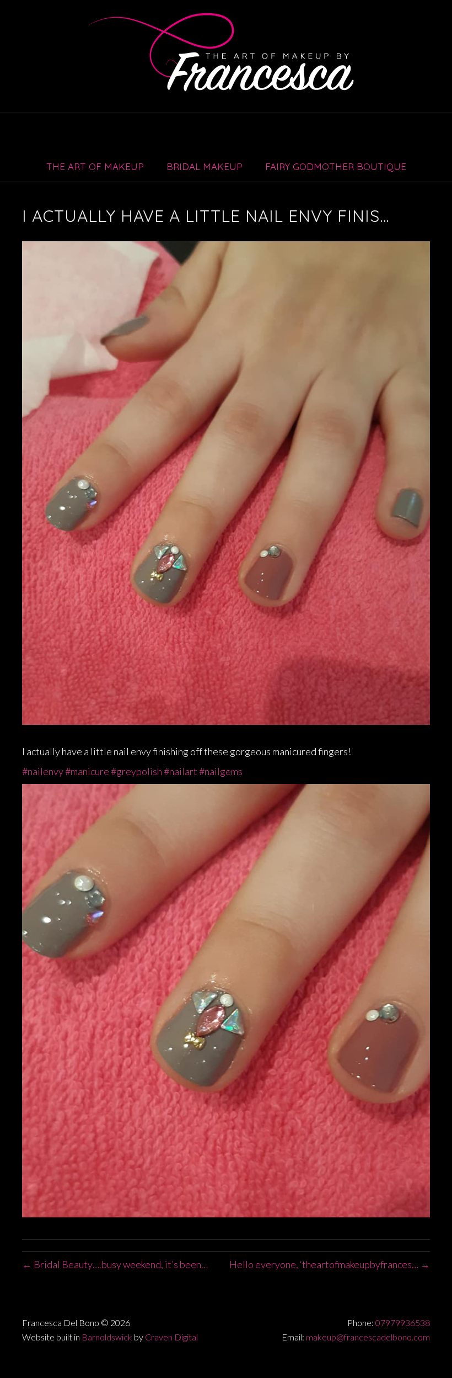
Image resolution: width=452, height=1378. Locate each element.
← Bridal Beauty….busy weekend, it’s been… (115, 1264)
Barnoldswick (107, 1337)
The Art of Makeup (95, 166)
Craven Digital (171, 1337)
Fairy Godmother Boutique (335, 166)
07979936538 (402, 1322)
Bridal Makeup (204, 166)
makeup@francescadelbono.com (368, 1337)
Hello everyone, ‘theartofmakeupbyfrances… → (329, 1264)
